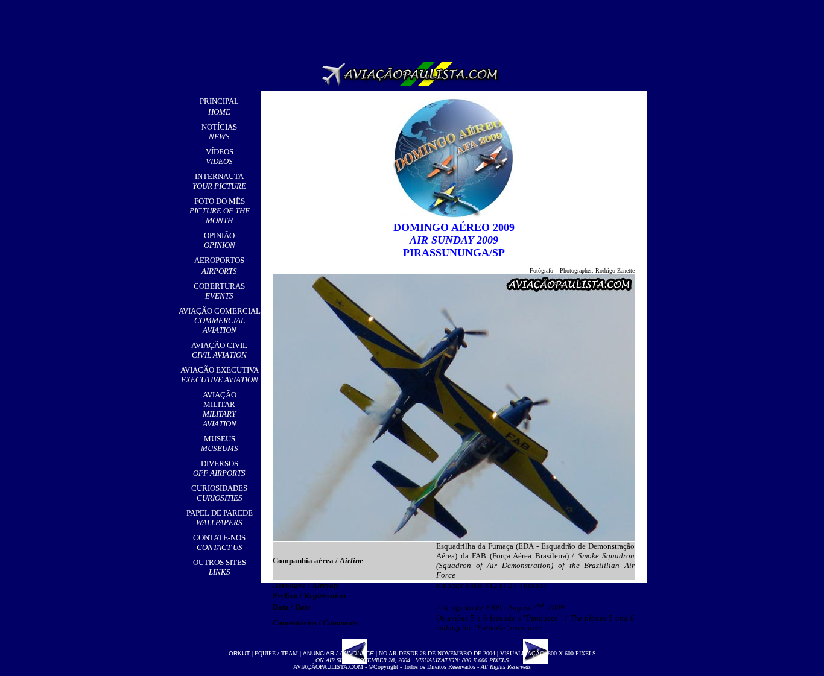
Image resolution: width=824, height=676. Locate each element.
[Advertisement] (414, 27)
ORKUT (239, 653)
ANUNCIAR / (338, 653)
